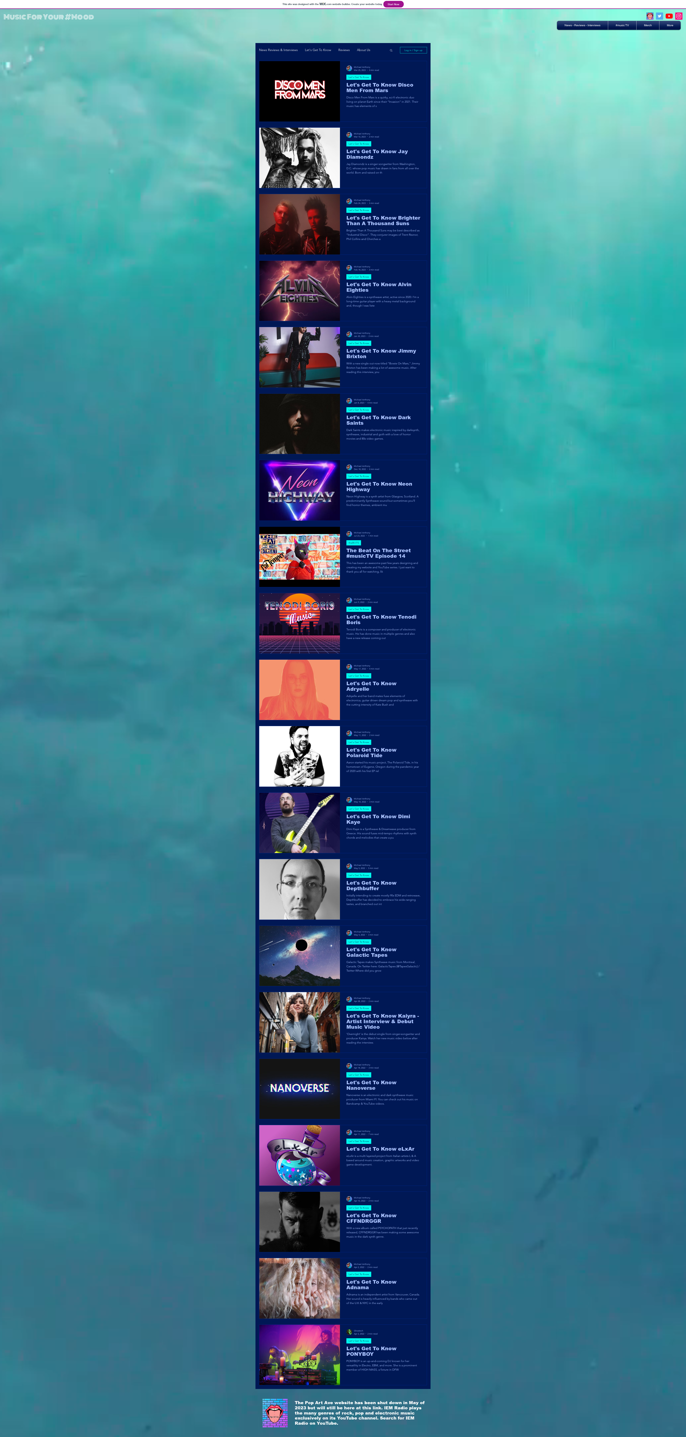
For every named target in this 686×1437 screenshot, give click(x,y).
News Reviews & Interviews (278, 50)
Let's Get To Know (318, 50)
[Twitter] (659, 16)
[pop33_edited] (649, 16)
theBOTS (354, 542)
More (361, 50)
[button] (670, 25)
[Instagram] (678, 16)
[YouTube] (669, 16)
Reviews (344, 50)
